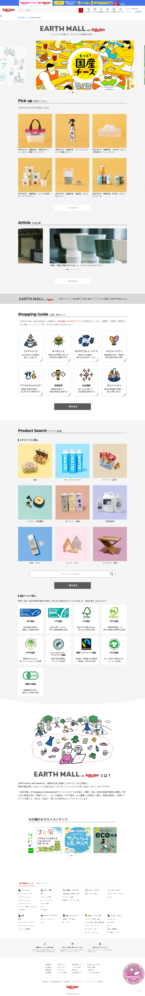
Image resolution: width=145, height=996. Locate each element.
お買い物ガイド (88, 299)
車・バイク (66, 922)
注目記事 (76, 299)
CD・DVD (110, 922)
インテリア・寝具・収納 (92, 919)
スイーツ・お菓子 (45, 897)
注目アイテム (64, 299)
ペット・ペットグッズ (92, 926)
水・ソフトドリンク (46, 900)
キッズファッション (24, 900)
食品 (41, 894)
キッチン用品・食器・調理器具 (94, 922)
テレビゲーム (111, 919)
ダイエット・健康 (68, 897)
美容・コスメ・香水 (91, 894)
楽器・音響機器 (112, 929)
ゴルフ (42, 922)
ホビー (109, 926)
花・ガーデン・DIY (91, 929)
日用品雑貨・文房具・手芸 (71, 894)
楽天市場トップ (23, 17)
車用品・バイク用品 (69, 919)
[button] (95, 10)
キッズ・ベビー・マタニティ (116, 894)
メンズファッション (24, 897)
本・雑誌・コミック (113, 932)
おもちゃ (110, 897)
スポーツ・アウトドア (47, 919)
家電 (19, 919)
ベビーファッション (24, 903)
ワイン (42, 907)
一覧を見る (72, 406)
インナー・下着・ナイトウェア (27, 907)
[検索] (81, 10)
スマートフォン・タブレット (27, 926)
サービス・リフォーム (92, 932)
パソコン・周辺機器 (24, 929)
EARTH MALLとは (119, 299)
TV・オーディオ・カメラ (25, 922)
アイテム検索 (102, 299)
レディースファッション (25, 894)
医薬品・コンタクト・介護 (71, 900)
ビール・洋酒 (44, 903)
